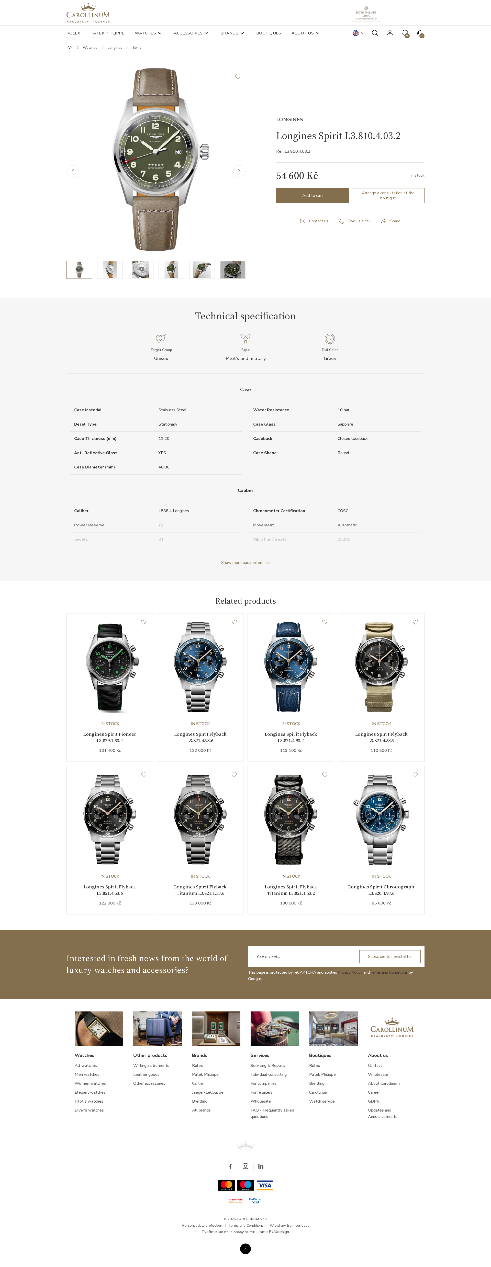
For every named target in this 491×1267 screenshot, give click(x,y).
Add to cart (312, 195)
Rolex (73, 33)
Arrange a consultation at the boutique (388, 195)
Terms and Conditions (389, 972)
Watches (145, 33)
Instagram (245, 1166)
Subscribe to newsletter (390, 956)
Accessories (188, 33)
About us (303, 33)
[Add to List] (240, 77)
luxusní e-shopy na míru (237, 1231)
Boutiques (268, 33)
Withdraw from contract (289, 1225)
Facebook (230, 1166)
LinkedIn (261, 1166)
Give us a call (359, 221)
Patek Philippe (108, 33)
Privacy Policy (350, 972)
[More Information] (245, 1249)
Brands (229, 33)
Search (375, 33)
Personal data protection (202, 1225)
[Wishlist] (144, 622)
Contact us (318, 221)
